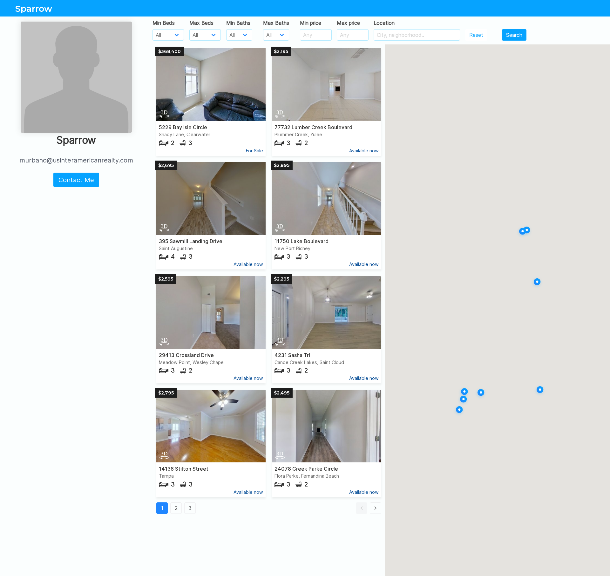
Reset (476, 35)
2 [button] (176, 508)
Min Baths (238, 23)
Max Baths (276, 23)
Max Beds (201, 23)
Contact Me (76, 180)
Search (514, 35)
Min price (310, 23)
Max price (348, 23)
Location (384, 23)
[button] (361, 508)
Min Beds (163, 23)
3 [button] (190, 508)
